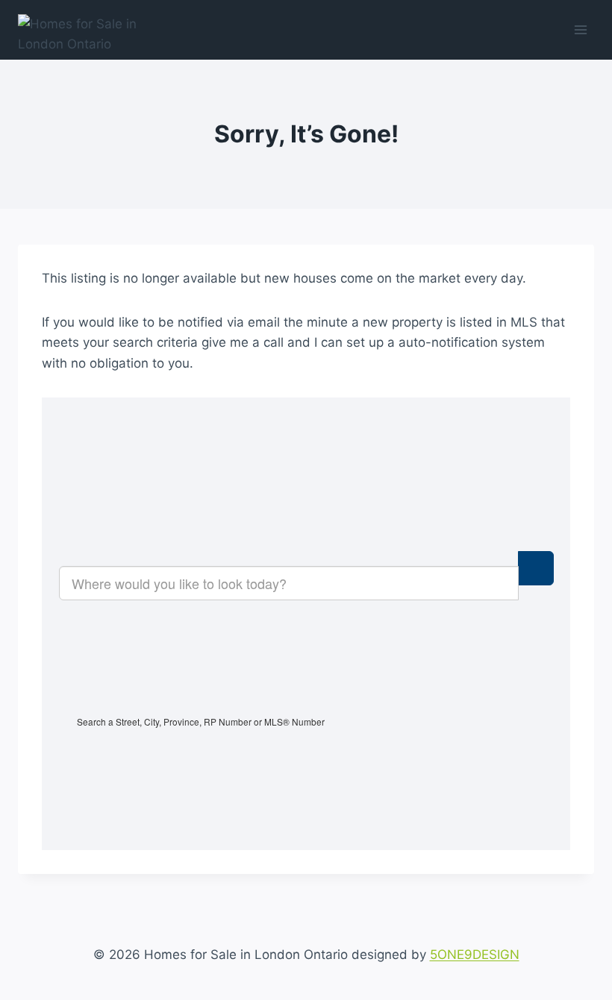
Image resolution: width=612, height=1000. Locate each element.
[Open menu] (580, 29)
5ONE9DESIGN (474, 954)
